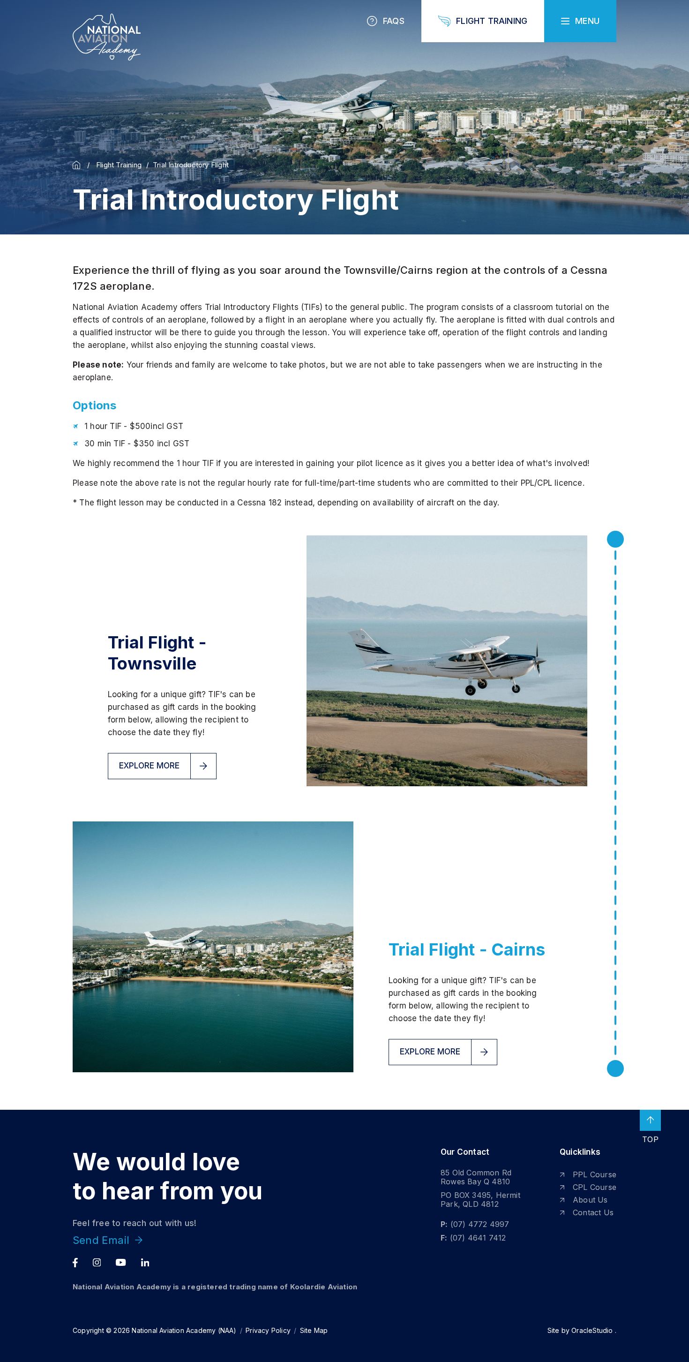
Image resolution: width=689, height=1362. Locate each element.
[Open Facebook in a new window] (75, 1262)
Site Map (314, 1330)
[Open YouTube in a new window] (121, 1262)
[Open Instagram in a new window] (97, 1262)
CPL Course (594, 1187)
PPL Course (594, 1174)
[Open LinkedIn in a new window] (145, 1262)
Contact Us (593, 1212)
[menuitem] (588, 1174)
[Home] (79, 165)
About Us (590, 1199)
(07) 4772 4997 (479, 1224)
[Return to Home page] (107, 37)
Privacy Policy (268, 1330)
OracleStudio (592, 1330)
